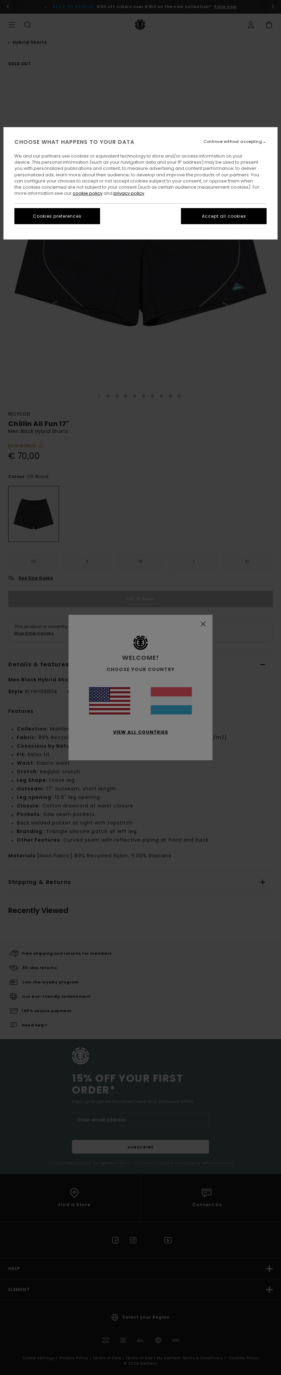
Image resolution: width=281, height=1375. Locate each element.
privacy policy (128, 193)
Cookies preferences (57, 216)
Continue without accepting (233, 141)
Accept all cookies (224, 216)
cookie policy (87, 193)
